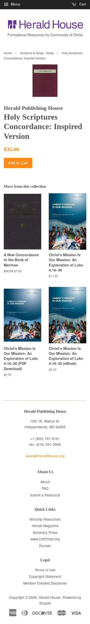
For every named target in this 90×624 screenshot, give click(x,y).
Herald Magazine (45, 525)
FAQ (45, 488)
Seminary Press (45, 532)
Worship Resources (45, 519)
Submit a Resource (45, 494)
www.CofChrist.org (45, 538)
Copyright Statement (45, 576)
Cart (82, 3)
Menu (15, 3)
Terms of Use (45, 569)
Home (8, 53)
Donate (45, 545)
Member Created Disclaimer (45, 583)
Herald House (49, 597)
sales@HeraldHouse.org (45, 455)
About (45, 481)
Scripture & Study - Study (37, 53)
